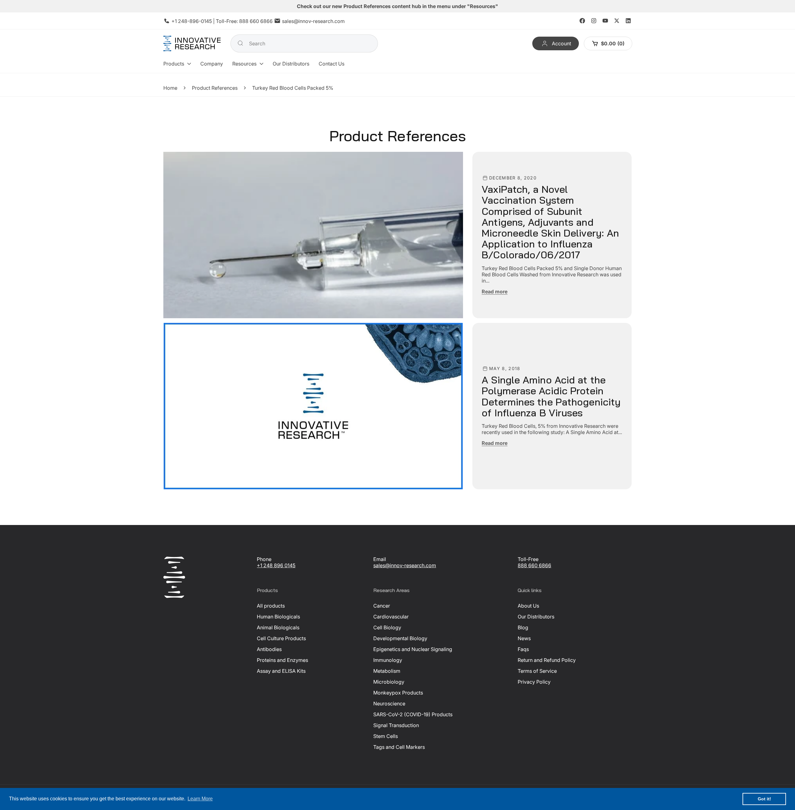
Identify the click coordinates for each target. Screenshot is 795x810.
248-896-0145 (195, 21)
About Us (528, 606)
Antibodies (269, 649)
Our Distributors (536, 616)
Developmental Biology (400, 638)
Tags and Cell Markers (399, 747)
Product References (215, 88)
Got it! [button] (764, 798)
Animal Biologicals (278, 627)
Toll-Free (528, 559)
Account (561, 43)
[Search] (240, 43)
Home (170, 88)
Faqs (523, 649)
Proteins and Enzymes (282, 660)
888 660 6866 (256, 21)
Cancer (381, 606)
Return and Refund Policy (547, 660)
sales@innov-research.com (313, 21)
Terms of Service (537, 671)
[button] (177, 63)
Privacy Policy (534, 682)
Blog (523, 627)
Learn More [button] (200, 798)
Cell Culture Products (281, 638)
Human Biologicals (278, 616)
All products (271, 606)
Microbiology (388, 682)
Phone (264, 559)
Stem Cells (385, 736)
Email (379, 559)
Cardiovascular (391, 616)
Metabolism (386, 671)
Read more (494, 291)
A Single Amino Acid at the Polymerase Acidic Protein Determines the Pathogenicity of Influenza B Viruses (551, 396)
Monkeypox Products (398, 693)
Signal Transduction (396, 725)
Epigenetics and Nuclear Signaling (412, 649)
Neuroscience (389, 703)
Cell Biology (387, 627)
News (524, 638)
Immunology (387, 660)
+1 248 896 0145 (276, 565)
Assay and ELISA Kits (281, 671)
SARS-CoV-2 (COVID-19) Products (412, 714)
